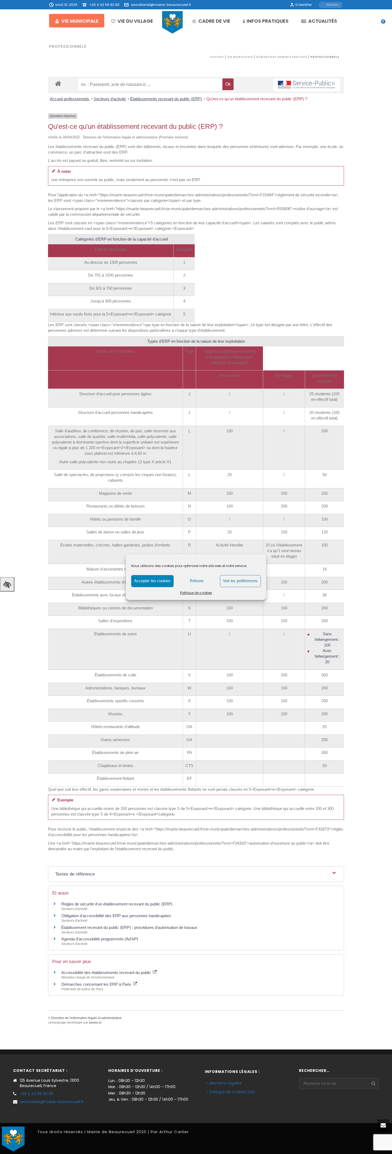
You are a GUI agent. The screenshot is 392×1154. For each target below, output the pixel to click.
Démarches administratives (281, 57)
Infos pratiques (268, 21)
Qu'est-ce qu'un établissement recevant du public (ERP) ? (256, 99)
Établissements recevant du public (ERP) (166, 99)
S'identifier (303, 4)
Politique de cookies (196, 592)
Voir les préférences (240, 580)
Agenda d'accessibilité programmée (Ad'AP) (99, 939)
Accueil (217, 57)
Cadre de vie (214, 21)
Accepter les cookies (152, 580)
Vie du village (135, 21)
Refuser (197, 580)
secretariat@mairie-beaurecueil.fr (161, 4)
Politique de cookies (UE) (232, 1092)
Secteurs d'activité (110, 99)
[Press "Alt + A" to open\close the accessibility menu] (7, 584)
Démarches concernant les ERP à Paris (96, 984)
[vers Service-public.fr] (306, 84)
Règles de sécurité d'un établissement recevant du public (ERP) (116, 904)
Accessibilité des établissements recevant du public (106, 972)
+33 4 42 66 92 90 (104, 4)
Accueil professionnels (70, 99)
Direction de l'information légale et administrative (86, 1018)
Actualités (322, 21)
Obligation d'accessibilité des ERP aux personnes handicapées (116, 915)
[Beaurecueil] (172, 21)
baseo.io (95, 1022)
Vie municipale (79, 21)
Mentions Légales (225, 1083)
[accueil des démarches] (58, 83)
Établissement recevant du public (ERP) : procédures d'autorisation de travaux (129, 927)
